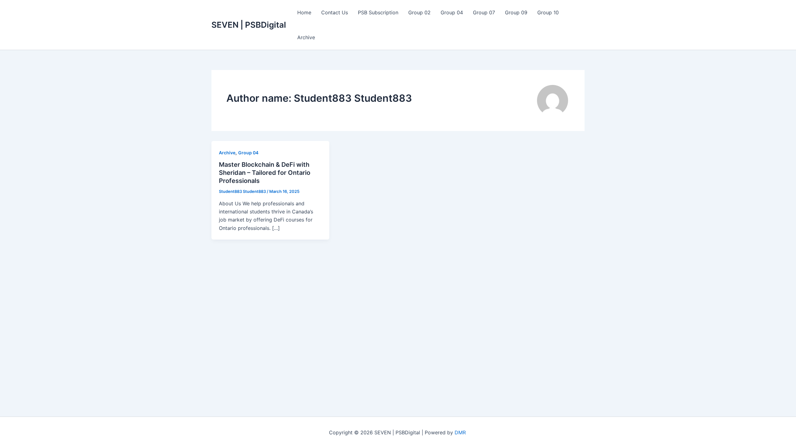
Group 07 (484, 12)
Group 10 (548, 12)
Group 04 (452, 12)
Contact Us (334, 12)
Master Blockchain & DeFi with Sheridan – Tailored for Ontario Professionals (264, 172)
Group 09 (516, 12)
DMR (461, 432)
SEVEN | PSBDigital (248, 25)
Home (304, 12)
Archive (306, 37)
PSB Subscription (378, 12)
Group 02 (419, 12)
